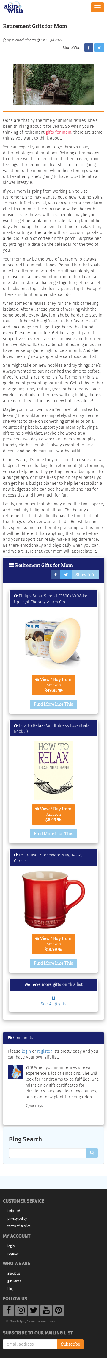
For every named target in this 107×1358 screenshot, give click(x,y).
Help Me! (13, 1211)
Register (13, 1254)
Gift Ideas (14, 1281)
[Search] (92, 1153)
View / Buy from (55, 684)
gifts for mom (58, 132)
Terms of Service (19, 1226)
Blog (10, 1289)
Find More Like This (53, 704)
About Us (13, 1273)
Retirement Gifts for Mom (44, 565)
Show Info (85, 574)
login (26, 1051)
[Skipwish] (14, 6)
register (44, 1051)
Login (11, 1246)
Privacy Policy (17, 1219)
